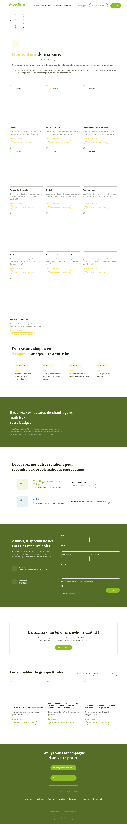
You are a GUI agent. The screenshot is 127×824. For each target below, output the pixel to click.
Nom (63, 536)
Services (28, 799)
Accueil (12, 21)
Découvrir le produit (16, 138)
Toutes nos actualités (84, 674)
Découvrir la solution (78, 482)
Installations (40, 799)
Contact (116, 5)
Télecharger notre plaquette (63, 768)
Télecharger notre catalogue (63, 778)
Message (64, 564)
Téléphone (95, 555)
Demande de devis (99, 5)
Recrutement (97, 799)
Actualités (61, 799)
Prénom (94, 536)
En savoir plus (17, 719)
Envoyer (112, 590)
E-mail (64, 545)
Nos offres (19, 21)
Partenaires (85, 799)
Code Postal (66, 555)
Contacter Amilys (63, 647)
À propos (51, 799)
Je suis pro (82, 6)
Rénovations (28, 21)
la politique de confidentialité (77, 593)
